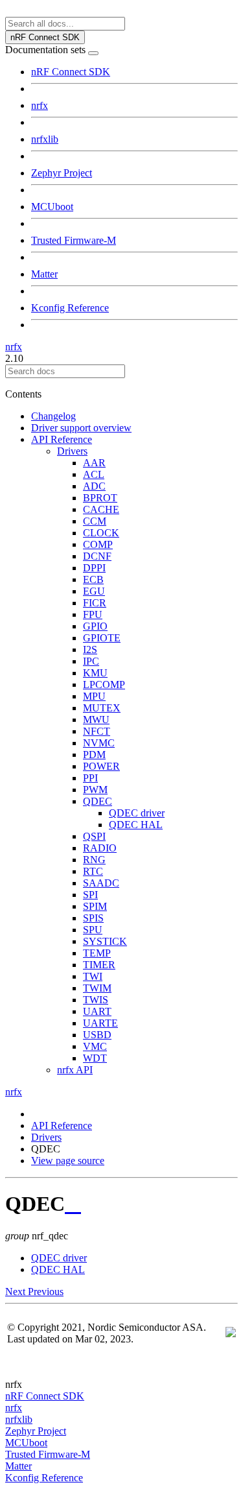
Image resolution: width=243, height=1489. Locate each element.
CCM (94, 521)
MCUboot (52, 206)
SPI (90, 894)
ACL (93, 474)
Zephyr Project (61, 172)
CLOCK (101, 532)
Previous (46, 1291)
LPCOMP (104, 684)
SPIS (93, 917)
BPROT (100, 497)
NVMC (99, 742)
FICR (94, 602)
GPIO (95, 626)
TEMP (97, 953)
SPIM (95, 906)
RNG (94, 859)
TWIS (95, 999)
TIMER (99, 964)
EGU (94, 591)
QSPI (94, 836)
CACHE (101, 509)
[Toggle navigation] (93, 53)
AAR (94, 462)
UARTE (100, 1023)
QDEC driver (137, 812)
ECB (93, 579)
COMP (98, 544)
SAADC (101, 882)
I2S (90, 649)
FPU (92, 614)
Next (16, 1291)
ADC (94, 486)
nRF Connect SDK (70, 71)
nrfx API (75, 1069)
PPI (90, 777)
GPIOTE (102, 637)
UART (97, 1011)
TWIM (97, 988)
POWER (101, 766)
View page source (67, 1160)
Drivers (72, 451)
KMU (95, 672)
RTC (93, 871)
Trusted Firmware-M (73, 240)
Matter (44, 274)
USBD (97, 1034)
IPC (91, 661)
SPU (92, 929)
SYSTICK (105, 941)
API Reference (61, 439)
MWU (96, 719)
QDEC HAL (136, 824)
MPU (94, 696)
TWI (92, 976)
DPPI (94, 567)
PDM (94, 754)
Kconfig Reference (70, 307)
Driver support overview (81, 427)
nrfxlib (44, 139)
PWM (95, 789)
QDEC (97, 801)
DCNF (97, 556)
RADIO (100, 847)
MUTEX (102, 707)
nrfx (39, 105)
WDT (95, 1058)
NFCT (96, 731)
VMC (95, 1046)
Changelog (53, 416)
